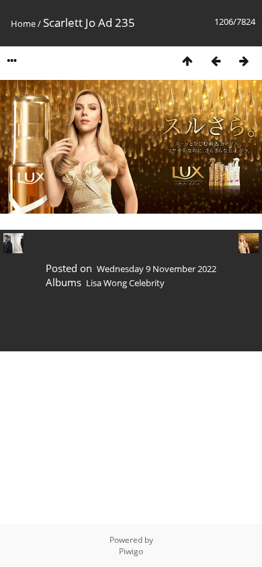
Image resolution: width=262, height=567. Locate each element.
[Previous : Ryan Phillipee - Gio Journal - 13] (216, 61)
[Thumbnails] (187, 61)
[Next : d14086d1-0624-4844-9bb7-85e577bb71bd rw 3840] (244, 61)
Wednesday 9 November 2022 (156, 269)
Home (23, 23)
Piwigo (131, 551)
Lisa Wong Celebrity (125, 283)
